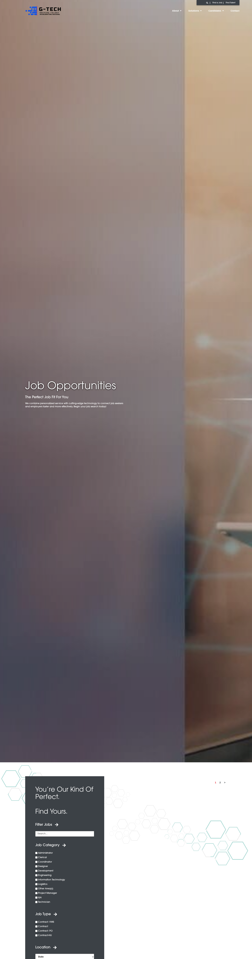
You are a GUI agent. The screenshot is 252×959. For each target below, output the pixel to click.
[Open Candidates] (223, 11)
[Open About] (181, 11)
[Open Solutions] (201, 11)
